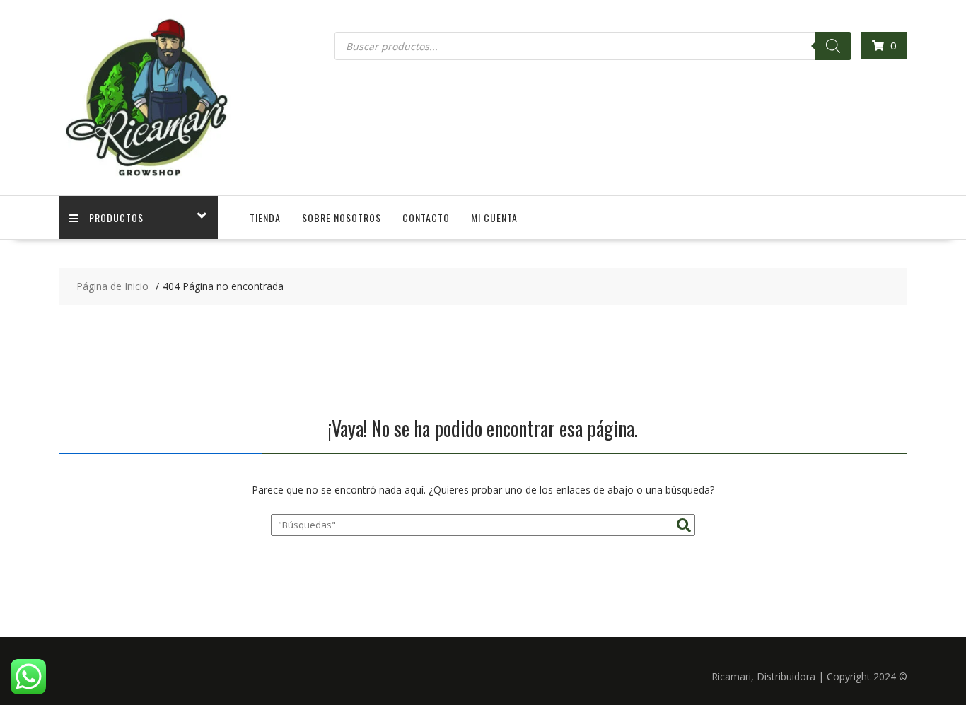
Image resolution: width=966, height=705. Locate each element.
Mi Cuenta (494, 217)
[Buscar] (833, 46)
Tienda (265, 217)
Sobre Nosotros (341, 217)
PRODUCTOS (116, 217)
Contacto (426, 217)
